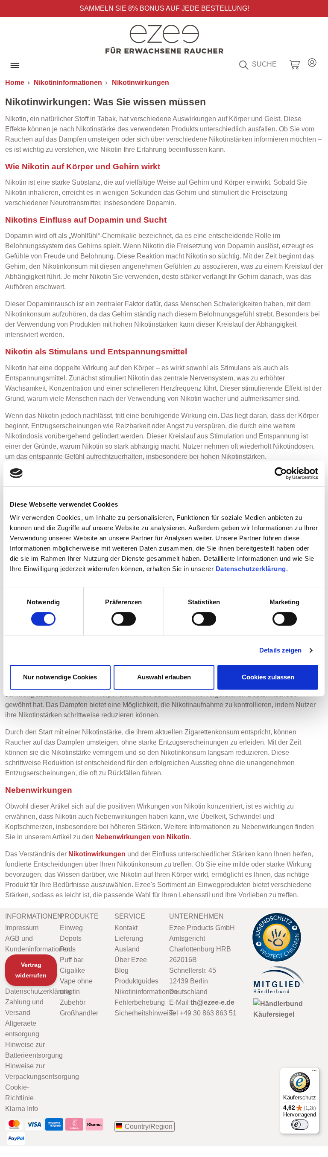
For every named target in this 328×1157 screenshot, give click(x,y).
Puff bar (71, 959)
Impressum (21, 927)
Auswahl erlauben (164, 677)
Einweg (71, 927)
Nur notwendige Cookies (60, 677)
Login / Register (312, 61)
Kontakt (126, 927)
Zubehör (72, 1002)
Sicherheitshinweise (145, 1013)
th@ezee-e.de (212, 1002)
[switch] (123, 619)
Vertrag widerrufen (31, 970)
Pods (68, 949)
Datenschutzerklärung (251, 568)
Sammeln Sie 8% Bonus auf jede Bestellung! (164, 8)
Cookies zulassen (268, 677)
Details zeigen (280, 650)
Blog (121, 970)
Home (14, 82)
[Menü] (314, 1072)
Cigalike (72, 970)
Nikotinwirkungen (140, 82)
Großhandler (79, 1013)
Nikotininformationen (68, 82)
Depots (71, 938)
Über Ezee (130, 959)
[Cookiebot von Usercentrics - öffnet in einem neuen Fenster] (280, 473)
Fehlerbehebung (139, 1002)
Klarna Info (21, 1108)
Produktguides (136, 981)
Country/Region (149, 1126)
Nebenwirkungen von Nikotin (142, 837)
